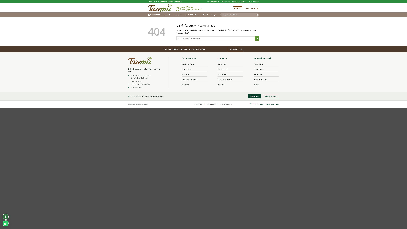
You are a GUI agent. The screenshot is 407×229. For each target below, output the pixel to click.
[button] (252, 8)
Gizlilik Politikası (199, 104)
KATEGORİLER (155, 15)
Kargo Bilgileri (258, 69)
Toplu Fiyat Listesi (253, 1)
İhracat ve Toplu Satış (225, 79)
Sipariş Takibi (226, 1)
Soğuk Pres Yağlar (188, 64)
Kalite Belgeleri (223, 69)
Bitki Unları (185, 74)
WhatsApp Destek (271, 96)
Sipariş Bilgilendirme (192, 15)
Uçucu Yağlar (186, 69)
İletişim (214, 15)
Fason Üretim (222, 74)
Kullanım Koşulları (211, 104)
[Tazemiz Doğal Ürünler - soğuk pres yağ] (160, 8)
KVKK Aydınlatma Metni (226, 104)
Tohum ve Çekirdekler (189, 79)
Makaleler (205, 15)
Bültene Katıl (254, 96)
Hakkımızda (177, 15)
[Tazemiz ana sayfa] (140, 60)
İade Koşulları (258, 74)
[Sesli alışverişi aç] (6, 217)
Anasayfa (167, 15)
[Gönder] (257, 15)
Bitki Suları (185, 85)
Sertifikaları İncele (236, 49)
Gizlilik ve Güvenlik (260, 79)
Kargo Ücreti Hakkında (239, 1)
